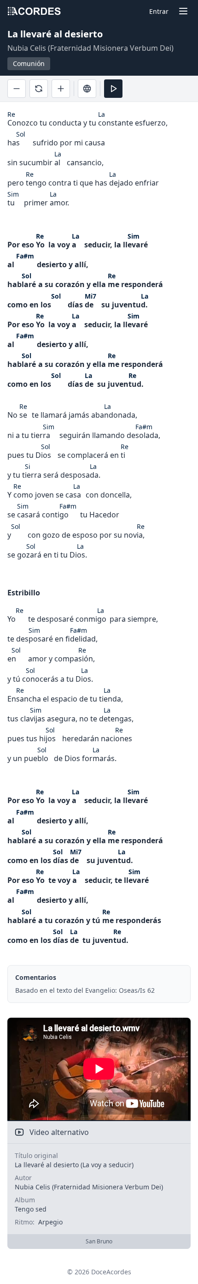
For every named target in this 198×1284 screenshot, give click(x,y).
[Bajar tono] (16, 88)
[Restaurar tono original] (38, 88)
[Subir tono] (61, 88)
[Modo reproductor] (113, 88)
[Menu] (183, 11)
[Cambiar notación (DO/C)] (87, 88)
